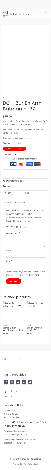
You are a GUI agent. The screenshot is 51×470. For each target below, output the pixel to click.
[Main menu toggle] (45, 13)
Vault (5, 97)
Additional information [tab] (14, 181)
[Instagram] (12, 382)
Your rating (12, 226)
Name (9, 250)
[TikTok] (30, 382)
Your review (13, 233)
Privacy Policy (10, 410)
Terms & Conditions (12, 417)
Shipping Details (11, 414)
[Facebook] (6, 382)
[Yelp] (24, 382)
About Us (8, 397)
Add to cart (14, 148)
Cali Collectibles (19, 14)
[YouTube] (18, 382)
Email (9, 261)
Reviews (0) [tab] (8, 186)
